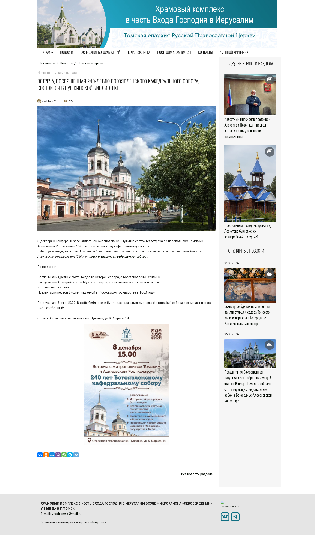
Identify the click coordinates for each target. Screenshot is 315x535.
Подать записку (139, 52)
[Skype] (70, 454)
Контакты (205, 52)
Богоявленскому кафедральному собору (117, 256)
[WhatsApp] (64, 454)
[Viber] (58, 454)
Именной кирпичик (233, 52)
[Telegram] (76, 454)
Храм (46, 52)
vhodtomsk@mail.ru (66, 513)
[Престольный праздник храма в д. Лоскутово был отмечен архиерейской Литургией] (250, 183)
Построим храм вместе (174, 52)
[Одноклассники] (46, 454)
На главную (46, 63)
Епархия (98, 522)
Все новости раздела (197, 474)
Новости (66, 52)
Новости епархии (90, 63)
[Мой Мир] (52, 454)
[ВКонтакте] (40, 454)
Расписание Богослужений (100, 52)
